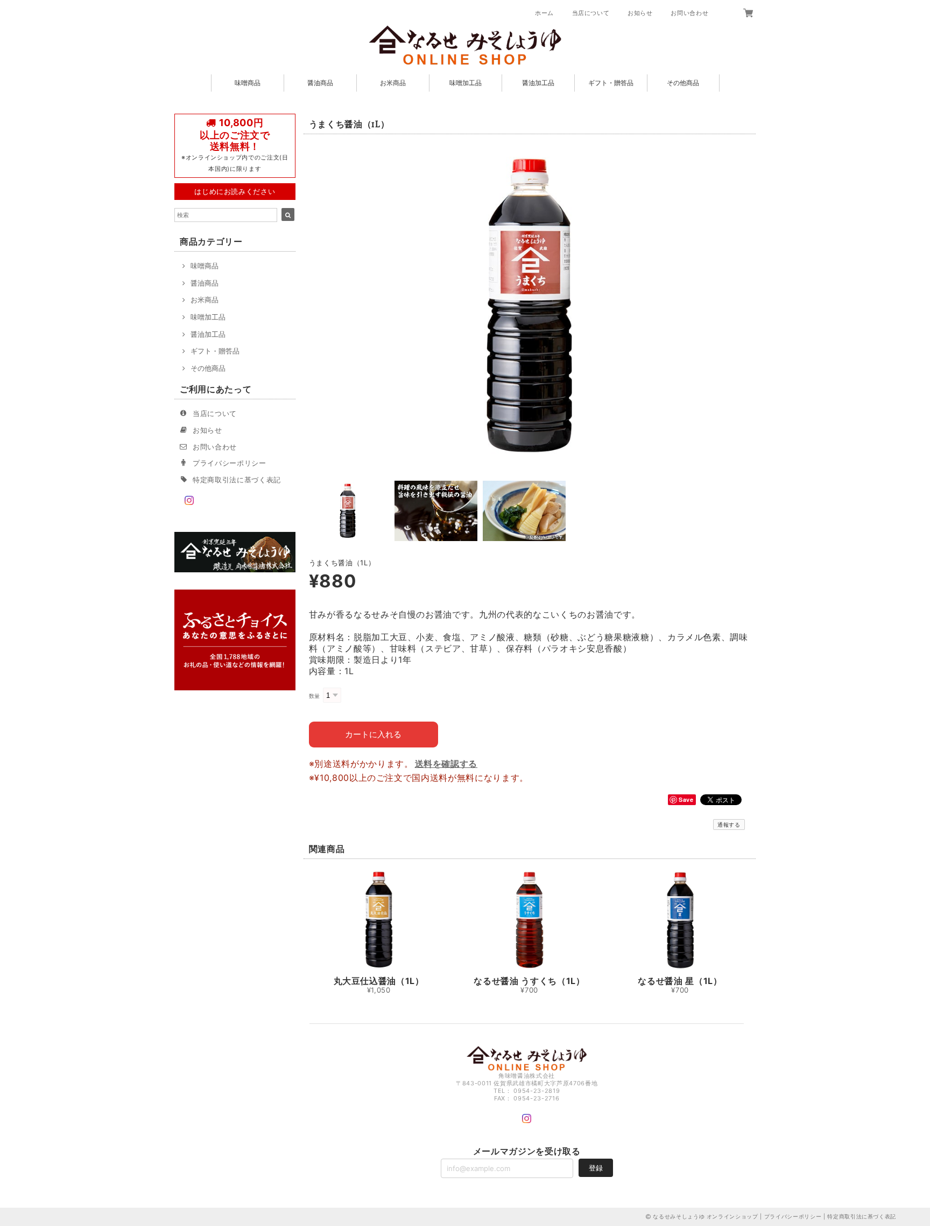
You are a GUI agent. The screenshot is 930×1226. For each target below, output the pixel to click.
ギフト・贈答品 (610, 83)
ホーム (544, 13)
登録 (596, 1167)
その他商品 (683, 83)
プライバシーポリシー (229, 463)
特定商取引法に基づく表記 (237, 479)
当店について (591, 13)
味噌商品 (247, 83)
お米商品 (393, 83)
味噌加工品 (465, 83)
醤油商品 (320, 83)
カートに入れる (373, 734)
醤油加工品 (538, 83)
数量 (314, 695)
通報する (729, 824)
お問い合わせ (689, 13)
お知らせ (640, 13)
